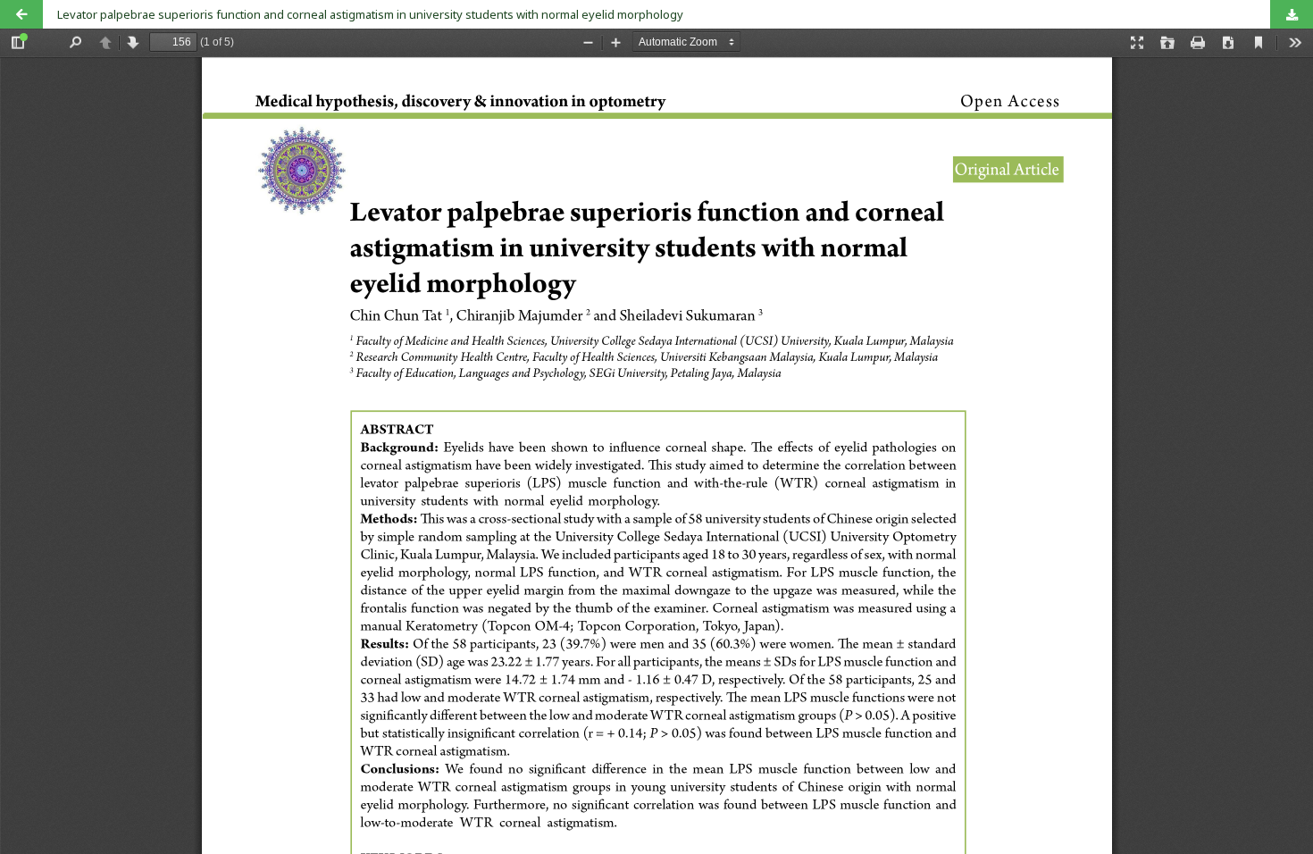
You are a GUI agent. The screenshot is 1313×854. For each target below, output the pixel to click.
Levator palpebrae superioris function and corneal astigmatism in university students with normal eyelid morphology (370, 14)
